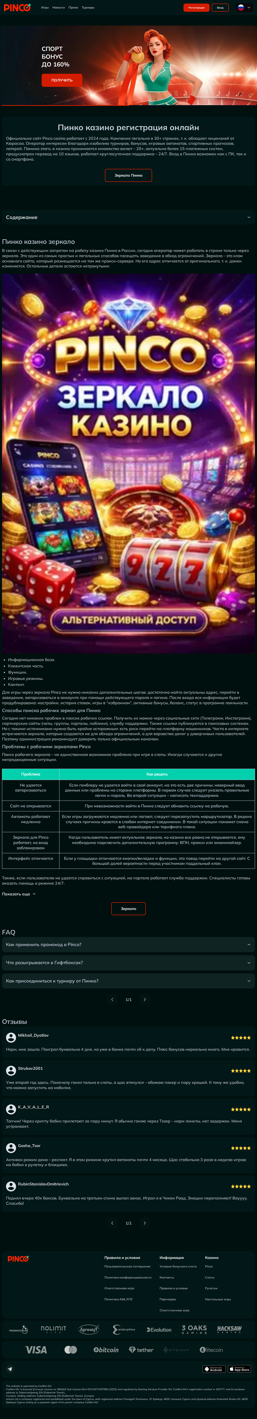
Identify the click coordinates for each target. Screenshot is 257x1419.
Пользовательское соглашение (127, 1266)
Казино (212, 1257)
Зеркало (128, 908)
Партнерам (168, 1299)
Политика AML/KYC (118, 1299)
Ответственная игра (119, 1288)
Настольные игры (218, 1299)
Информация (172, 1257)
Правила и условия (122, 1257)
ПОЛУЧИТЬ (62, 80)
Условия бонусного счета (178, 1266)
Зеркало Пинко (129, 175)
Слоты (209, 1277)
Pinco (209, 1266)
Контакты (167, 1277)
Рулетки (211, 1288)
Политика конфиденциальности (127, 1277)
